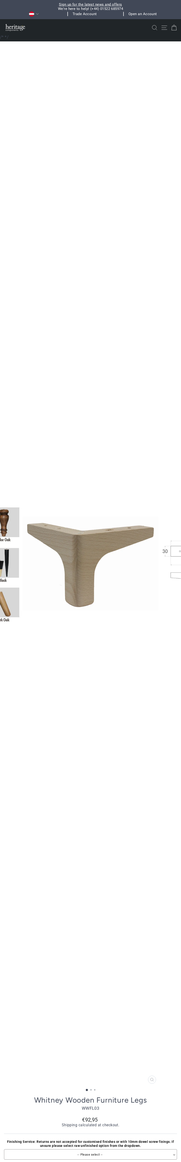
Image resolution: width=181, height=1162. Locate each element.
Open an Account (142, 14)
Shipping (70, 1125)
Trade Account (85, 14)
